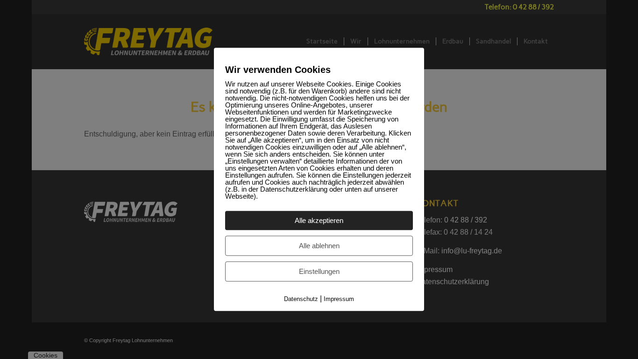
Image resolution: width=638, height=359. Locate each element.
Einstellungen (319, 271)
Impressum (339, 298)
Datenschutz (301, 298)
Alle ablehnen (319, 246)
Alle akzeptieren (319, 220)
